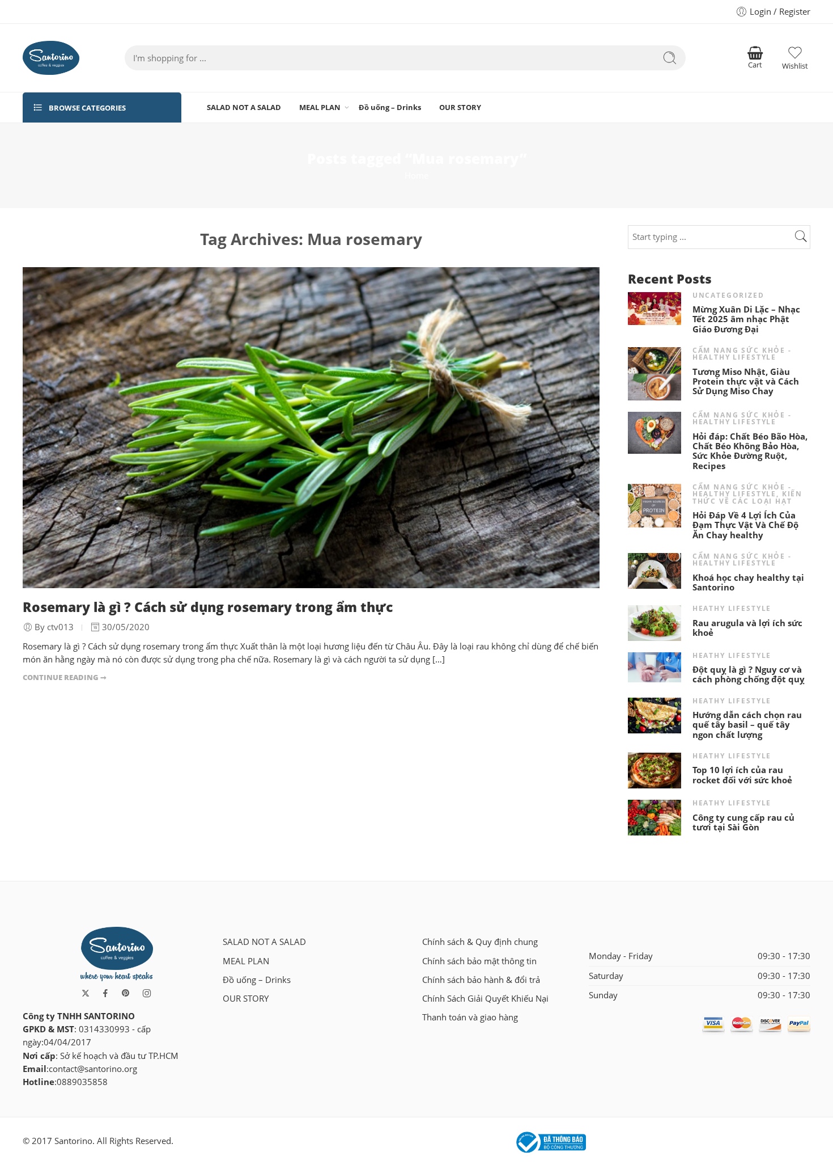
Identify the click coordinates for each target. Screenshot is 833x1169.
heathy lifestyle (732, 608)
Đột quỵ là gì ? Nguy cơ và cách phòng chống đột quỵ (748, 675)
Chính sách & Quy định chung (480, 941)
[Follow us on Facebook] (105, 993)
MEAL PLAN (320, 107)
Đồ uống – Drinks (390, 107)
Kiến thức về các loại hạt (747, 497)
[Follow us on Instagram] (147, 993)
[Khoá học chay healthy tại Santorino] (654, 569)
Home (416, 175)
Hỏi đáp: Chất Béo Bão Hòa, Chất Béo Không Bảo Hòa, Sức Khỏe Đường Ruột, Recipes (750, 451)
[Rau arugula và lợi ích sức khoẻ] (654, 622)
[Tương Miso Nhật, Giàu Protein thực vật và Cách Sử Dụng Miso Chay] (654, 373)
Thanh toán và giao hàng (470, 1017)
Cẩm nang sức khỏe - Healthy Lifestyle (742, 353)
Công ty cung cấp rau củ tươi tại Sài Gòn (743, 823)
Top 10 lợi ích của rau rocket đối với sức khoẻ (742, 775)
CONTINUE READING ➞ (65, 677)
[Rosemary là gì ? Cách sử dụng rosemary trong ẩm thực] (311, 427)
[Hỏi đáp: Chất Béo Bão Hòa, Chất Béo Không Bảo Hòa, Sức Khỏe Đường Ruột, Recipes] (654, 432)
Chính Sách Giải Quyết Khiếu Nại (485, 998)
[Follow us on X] (86, 993)
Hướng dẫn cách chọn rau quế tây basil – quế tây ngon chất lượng (747, 725)
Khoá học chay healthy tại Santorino (748, 583)
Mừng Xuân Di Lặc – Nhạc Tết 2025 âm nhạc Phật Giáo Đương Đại (746, 319)
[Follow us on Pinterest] (125, 993)
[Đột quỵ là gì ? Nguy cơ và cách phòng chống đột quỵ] (654, 666)
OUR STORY (460, 107)
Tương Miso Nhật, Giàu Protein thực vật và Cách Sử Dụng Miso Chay (745, 381)
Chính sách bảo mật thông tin (479, 961)
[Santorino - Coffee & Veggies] (51, 58)
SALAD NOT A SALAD (244, 107)
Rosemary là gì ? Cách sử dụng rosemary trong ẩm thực (208, 607)
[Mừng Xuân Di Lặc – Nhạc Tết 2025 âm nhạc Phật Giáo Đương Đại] (654, 307)
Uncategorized (728, 295)
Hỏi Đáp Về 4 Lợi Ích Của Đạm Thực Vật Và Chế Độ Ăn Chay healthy (745, 525)
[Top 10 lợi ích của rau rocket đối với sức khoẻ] (654, 769)
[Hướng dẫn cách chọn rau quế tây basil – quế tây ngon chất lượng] (654, 714)
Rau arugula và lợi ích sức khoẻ (747, 628)
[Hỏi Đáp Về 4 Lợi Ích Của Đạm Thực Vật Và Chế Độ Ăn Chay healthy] (654, 505)
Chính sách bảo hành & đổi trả (481, 979)
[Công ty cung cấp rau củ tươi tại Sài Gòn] (654, 817)
